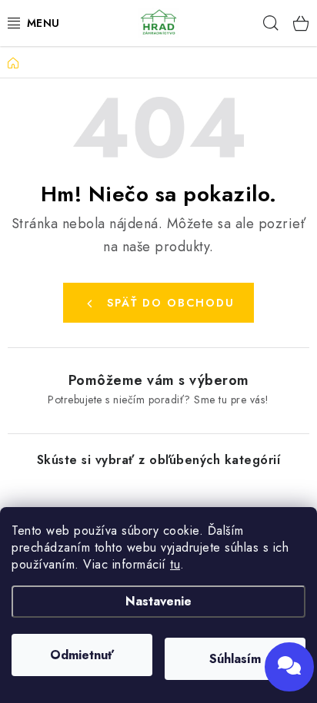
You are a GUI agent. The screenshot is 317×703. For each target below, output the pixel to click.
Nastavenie (158, 601)
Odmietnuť (82, 655)
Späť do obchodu (171, 302)
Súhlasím (235, 659)
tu (175, 564)
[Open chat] (289, 666)
